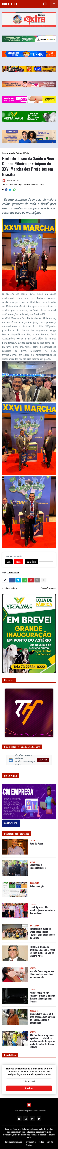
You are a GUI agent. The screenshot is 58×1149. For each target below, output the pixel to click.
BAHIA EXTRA (9, 4)
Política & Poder (22, 153)
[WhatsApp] (14, 189)
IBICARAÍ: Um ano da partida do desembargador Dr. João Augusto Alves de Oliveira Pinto (42, 963)
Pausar (18, 561)
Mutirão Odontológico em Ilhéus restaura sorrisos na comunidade (42, 986)
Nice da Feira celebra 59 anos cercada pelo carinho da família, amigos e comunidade (42, 1030)
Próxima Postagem (47, 588)
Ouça (9, 561)
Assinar (29, 1100)
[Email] (37, 580)
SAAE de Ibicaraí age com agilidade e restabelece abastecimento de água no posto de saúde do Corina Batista (42, 1053)
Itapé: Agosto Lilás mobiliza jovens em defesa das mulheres (42, 922)
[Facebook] (6, 189)
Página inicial (8, 153)
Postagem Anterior (10, 588)
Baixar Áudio (31, 561)
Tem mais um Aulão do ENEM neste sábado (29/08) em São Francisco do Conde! (42, 945)
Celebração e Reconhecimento (38, 879)
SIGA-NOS (43, 772)
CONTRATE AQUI (11, 835)
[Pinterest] (31, 580)
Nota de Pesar (36, 855)
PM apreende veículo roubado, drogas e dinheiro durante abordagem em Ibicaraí (42, 1009)
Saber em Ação (37, 898)
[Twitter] (10, 189)
